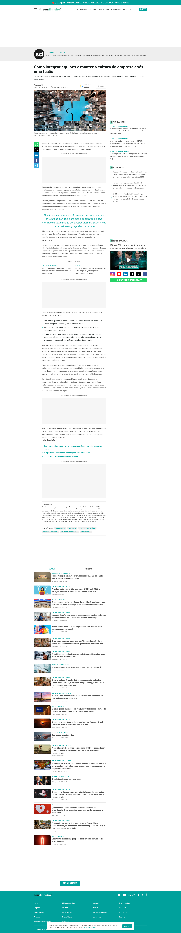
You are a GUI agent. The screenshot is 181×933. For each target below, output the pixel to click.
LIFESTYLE (127, 9)
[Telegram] (138, 894)
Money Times (67, 917)
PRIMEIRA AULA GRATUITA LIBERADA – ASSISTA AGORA (106, 3)
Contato (122, 917)
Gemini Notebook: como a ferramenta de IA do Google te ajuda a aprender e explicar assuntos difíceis (90, 270)
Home (36, 903)
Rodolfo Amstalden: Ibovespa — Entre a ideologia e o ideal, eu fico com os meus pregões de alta (56, 270)
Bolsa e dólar (95, 903)
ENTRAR (143, 9)
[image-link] (42, 577)
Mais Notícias (70, 883)
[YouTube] (124, 894)
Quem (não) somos (97, 917)
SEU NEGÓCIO (116, 9)
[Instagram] (119, 894)
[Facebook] (146, 894)
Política (65, 908)
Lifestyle (65, 921)
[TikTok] (133, 894)
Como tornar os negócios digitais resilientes (62, 456)
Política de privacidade (42, 921)
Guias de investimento (98, 912)
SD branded (123, 912)
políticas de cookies (89, 927)
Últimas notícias (68, 903)
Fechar (127, 926)
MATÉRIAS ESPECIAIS (101, 9)
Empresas (72, 528)
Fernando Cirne (39, 85)
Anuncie (37, 917)
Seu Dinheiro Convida (69, 532)
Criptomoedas (124, 903)
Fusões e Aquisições (87, 528)
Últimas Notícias (84, 9)
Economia (94, 908)
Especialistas (39, 912)
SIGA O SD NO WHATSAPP (130, 280)
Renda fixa (123, 908)
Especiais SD (67, 912)
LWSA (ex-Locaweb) (50, 532)
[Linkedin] (129, 894)
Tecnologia (85, 532)
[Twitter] (142, 894)
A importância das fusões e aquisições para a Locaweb (67, 452)
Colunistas (60, 528)
